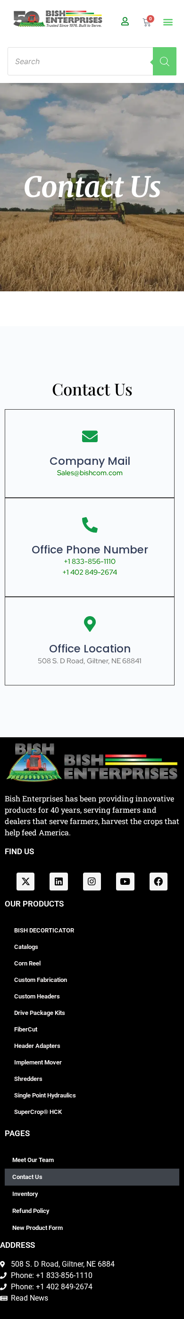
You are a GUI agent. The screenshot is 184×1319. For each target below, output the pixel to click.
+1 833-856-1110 (90, 561)
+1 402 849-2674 (89, 572)
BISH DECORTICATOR (44, 930)
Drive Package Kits (39, 1012)
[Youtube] (125, 881)
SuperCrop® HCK (38, 1111)
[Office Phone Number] (90, 525)
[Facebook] (158, 881)
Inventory (25, 1193)
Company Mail (90, 461)
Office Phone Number (90, 549)
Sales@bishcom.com (90, 473)
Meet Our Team (33, 1159)
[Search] (164, 61)
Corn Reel (27, 963)
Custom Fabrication (40, 979)
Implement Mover (38, 1062)
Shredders (28, 1078)
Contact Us (27, 1176)
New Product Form (37, 1227)
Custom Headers (37, 996)
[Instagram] (92, 881)
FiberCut (25, 1029)
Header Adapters (37, 1045)
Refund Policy (30, 1210)
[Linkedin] (58, 881)
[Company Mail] (90, 436)
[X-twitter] (25, 881)
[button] (168, 22)
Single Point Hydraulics (45, 1095)
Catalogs (26, 946)
